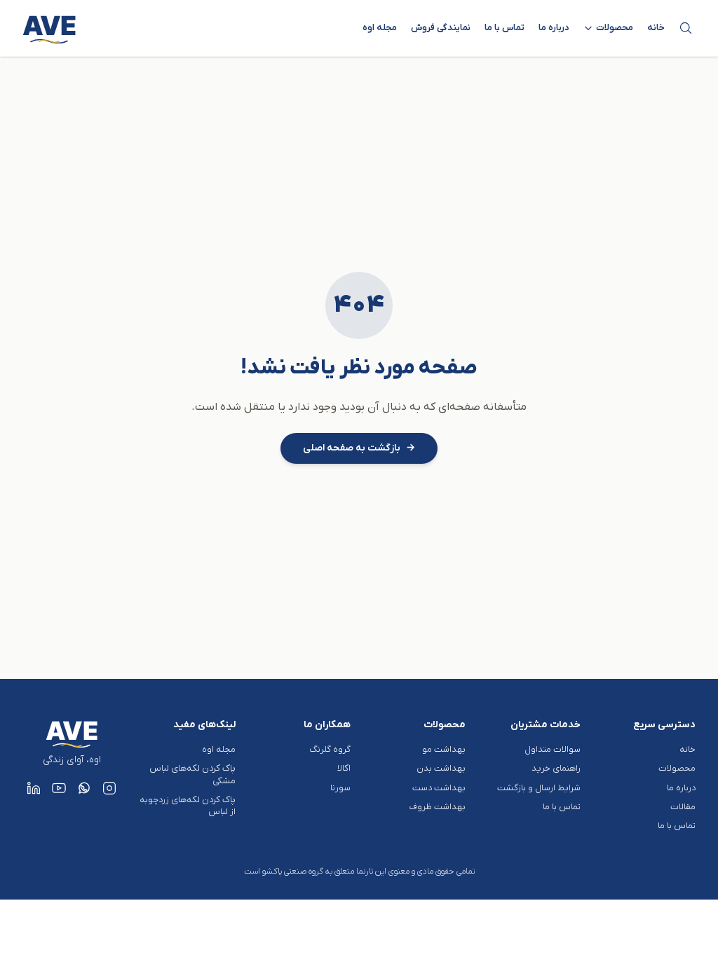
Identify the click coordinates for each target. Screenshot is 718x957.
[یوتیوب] (59, 788)
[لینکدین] (34, 788)
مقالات (683, 807)
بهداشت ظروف (437, 807)
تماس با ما (504, 28)
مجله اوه (380, 28)
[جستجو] (686, 28)
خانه (656, 28)
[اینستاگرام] (109, 788)
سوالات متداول (552, 749)
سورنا (340, 788)
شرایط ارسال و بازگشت (539, 788)
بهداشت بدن (441, 768)
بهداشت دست (439, 788)
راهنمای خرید (556, 768)
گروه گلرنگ (330, 749)
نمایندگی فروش (440, 28)
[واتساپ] (84, 788)
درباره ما (553, 28)
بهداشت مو (444, 749)
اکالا (344, 768)
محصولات (677, 768)
